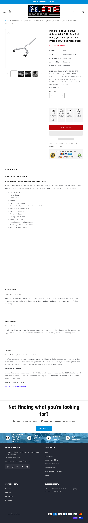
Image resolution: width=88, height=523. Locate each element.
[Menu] (4, 11)
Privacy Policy (49, 456)
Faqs (46, 453)
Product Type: (55, 66)
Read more (54, 87)
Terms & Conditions (51, 460)
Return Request (50, 468)
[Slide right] (41, 73)
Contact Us (44, 428)
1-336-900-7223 (14, 457)
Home (7, 21)
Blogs (47, 475)
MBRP (65, 51)
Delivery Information (52, 464)
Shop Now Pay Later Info (53, 471)
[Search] (73, 11)
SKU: (51, 54)
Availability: (54, 62)
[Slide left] (7, 73)
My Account (9, 500)
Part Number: (55, 58)
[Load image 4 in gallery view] (35, 74)
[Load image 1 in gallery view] (14, 74)
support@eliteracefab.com (19, 461)
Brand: (52, 51)
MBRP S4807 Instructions (15, 387)
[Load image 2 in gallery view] (21, 74)
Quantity (52, 91)
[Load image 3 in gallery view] (28, 74)
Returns (8, 489)
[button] (66, 133)
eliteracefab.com (16, 514)
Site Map (8, 493)
